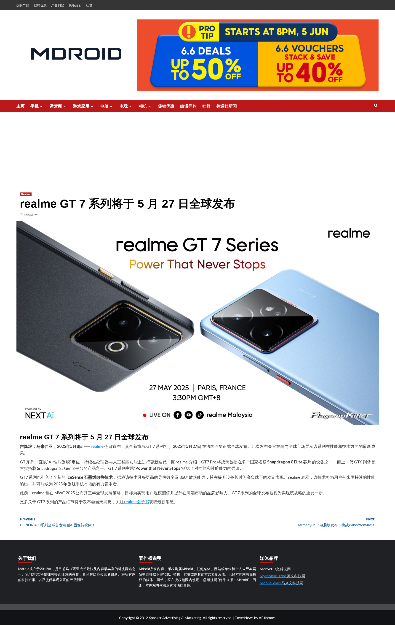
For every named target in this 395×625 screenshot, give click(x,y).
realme (97, 446)
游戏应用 (81, 106)
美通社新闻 (226, 106)
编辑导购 (22, 5)
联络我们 (75, 5)
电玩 (124, 106)
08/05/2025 (31, 215)
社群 (89, 5)
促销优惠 (40, 5)
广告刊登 (57, 5)
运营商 (56, 106)
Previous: (57, 522)
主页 (20, 106)
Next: (335, 522)
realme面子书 (136, 501)
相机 (143, 106)
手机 (34, 106)
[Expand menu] (41, 106)
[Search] (376, 106)
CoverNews (244, 617)
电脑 (104, 106)
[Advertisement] (197, 147)
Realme (25, 194)
